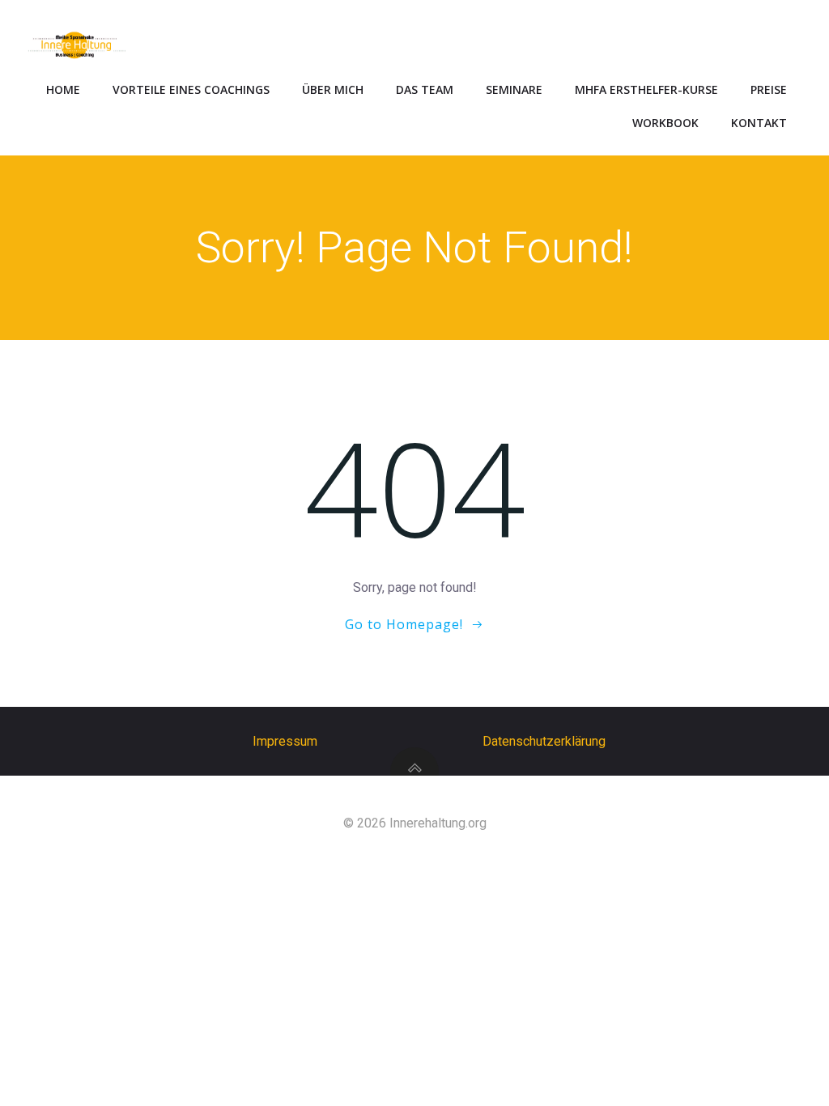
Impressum (285, 741)
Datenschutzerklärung (544, 741)
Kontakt (759, 122)
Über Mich (332, 89)
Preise (768, 89)
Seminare (514, 89)
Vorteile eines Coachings (191, 89)
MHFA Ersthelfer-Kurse (646, 89)
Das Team (424, 89)
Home (63, 89)
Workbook (665, 122)
